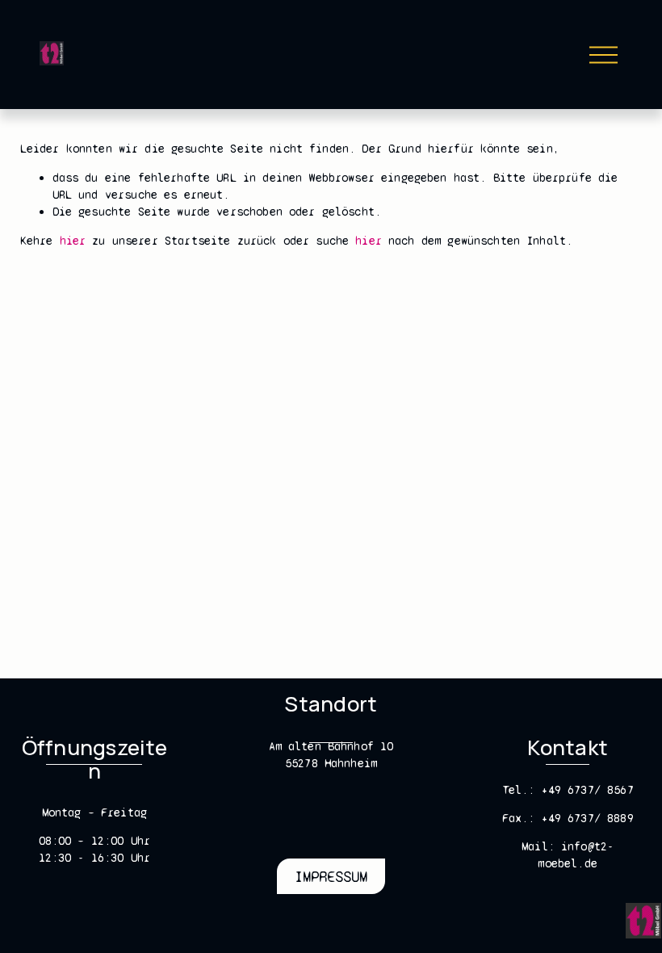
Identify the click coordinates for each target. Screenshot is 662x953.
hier (73, 240)
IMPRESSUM (331, 876)
